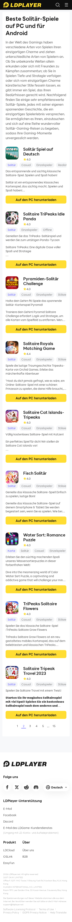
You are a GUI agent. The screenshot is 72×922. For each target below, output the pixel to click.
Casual (26, 165)
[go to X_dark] (17, 787)
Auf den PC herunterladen (36, 200)
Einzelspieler (44, 165)
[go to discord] (36, 787)
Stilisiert (63, 294)
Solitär (12, 165)
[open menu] (66, 4)
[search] (57, 4)
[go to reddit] (26, 787)
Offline (47, 230)
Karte (11, 551)
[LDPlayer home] (22, 5)
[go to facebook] (7, 787)
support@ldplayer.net (13, 904)
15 (54, 726)
